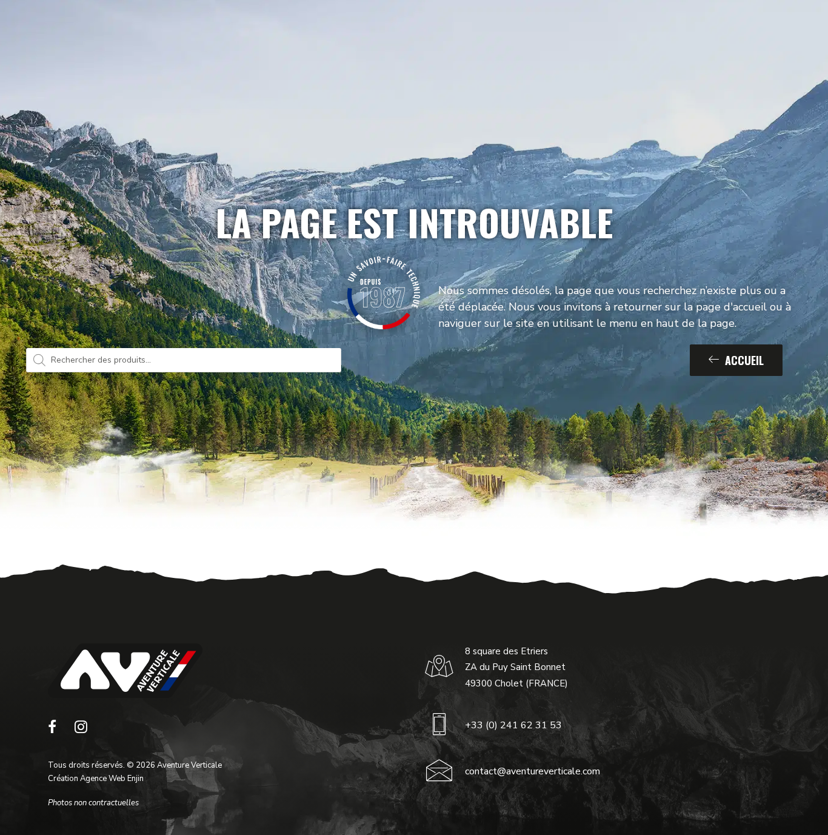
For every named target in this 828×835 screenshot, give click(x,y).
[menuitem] (239, 29)
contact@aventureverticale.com (532, 771)
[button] (52, 730)
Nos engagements (468, 29)
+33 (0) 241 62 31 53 (513, 725)
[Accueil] (125, 670)
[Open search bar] (764, 29)
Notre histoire (387, 29)
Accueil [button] (744, 360)
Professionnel (301, 29)
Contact (624, 29)
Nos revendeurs (552, 29)
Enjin (135, 778)
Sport (234, 29)
